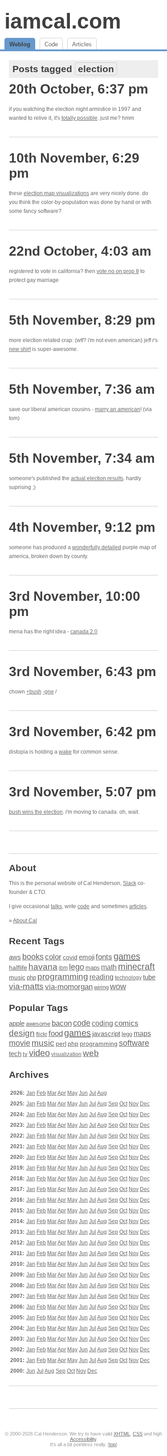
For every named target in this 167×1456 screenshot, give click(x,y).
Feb (41, 1093)
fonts (104, 956)
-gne (48, 692)
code (83, 906)
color (53, 957)
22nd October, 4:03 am (80, 251)
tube (149, 977)
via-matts (26, 986)
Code (51, 44)
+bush (33, 692)
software (134, 1043)
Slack (129, 883)
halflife (18, 967)
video (39, 1053)
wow (118, 986)
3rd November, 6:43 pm (82, 671)
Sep (113, 1104)
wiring (101, 987)
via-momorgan (69, 987)
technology (128, 978)
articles (138, 906)
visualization (66, 1054)
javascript (106, 1033)
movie (19, 1043)
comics (126, 1023)
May (72, 1093)
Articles (82, 44)
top (112, 1444)
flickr (41, 1034)
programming (62, 976)
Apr (61, 1093)
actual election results (97, 478)
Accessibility (83, 1439)
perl (61, 1043)
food (56, 1033)
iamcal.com (62, 21)
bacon (62, 1023)
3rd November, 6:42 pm (82, 731)
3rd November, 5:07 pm (82, 791)
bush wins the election (36, 812)
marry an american (117, 409)
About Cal (25, 921)
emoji (86, 957)
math (109, 967)
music (17, 977)
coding (102, 1023)
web (91, 1053)
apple (16, 1023)
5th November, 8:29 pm (82, 320)
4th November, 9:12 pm (82, 527)
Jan (30, 1093)
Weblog (19, 44)
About (22, 868)
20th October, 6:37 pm (78, 89)
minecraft (136, 966)
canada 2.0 (84, 631)
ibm (63, 968)
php (31, 977)
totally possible (79, 118)
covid (70, 957)
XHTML (122, 1433)
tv (25, 1054)
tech (15, 1053)
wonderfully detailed (96, 547)
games (127, 956)
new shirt (20, 349)
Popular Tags (38, 1008)
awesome (38, 1023)
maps (93, 967)
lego (76, 967)
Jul (92, 1093)
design (22, 1033)
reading (102, 977)
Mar (52, 1093)
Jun (83, 1093)
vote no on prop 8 (118, 271)
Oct (123, 1104)
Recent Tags (37, 941)
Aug (102, 1093)
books (33, 956)
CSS (138, 1433)
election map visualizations (56, 193)
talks (56, 906)
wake (65, 752)
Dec (145, 1104)
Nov (133, 1104)
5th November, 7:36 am (82, 389)
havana (43, 966)
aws (15, 957)
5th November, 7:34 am (82, 458)
